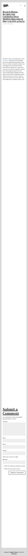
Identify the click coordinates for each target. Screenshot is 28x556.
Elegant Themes (14, 552)
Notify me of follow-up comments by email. (15, 466)
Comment (5, 421)
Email (4, 444)
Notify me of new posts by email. (12, 469)
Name (4, 438)
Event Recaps (10, 23)
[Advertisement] (14, 43)
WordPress (14, 554)
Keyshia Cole (6, 60)
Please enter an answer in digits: (10, 457)
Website (4, 450)
